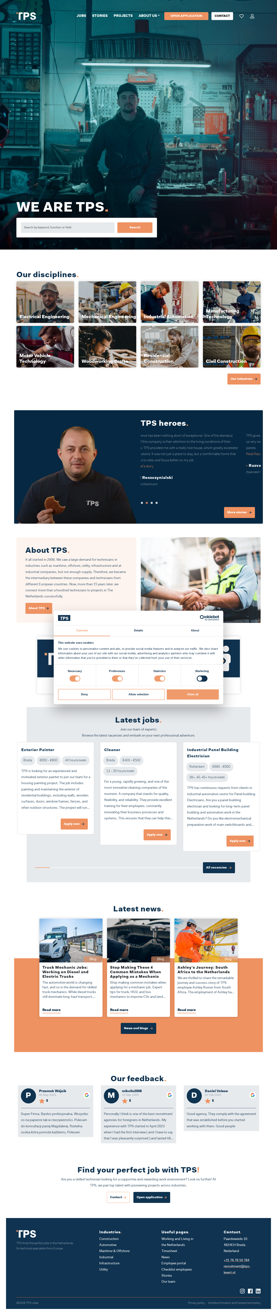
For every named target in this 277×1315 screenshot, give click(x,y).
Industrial (106, 1257)
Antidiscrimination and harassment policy (234, 1303)
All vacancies (216, 867)
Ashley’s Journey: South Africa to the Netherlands (204, 970)
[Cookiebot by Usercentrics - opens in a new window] (202, 618)
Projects (123, 16)
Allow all (192, 694)
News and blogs (136, 1028)
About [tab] (195, 630)
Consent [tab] (82, 630)
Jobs (81, 16)
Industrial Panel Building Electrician (213, 753)
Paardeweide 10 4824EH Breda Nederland (235, 1245)
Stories (100, 16)
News (165, 1257)
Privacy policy (196, 1303)
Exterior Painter (37, 750)
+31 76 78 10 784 (236, 1260)
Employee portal (173, 1263)
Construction (109, 1239)
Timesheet (169, 1251)
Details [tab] (138, 630)
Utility (103, 1270)
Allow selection (139, 694)
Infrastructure (109, 1263)
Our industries (242, 379)
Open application (186, 16)
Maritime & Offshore (114, 1251)
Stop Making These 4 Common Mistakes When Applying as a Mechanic (135, 972)
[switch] (117, 679)
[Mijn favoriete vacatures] (241, 16)
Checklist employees (176, 1270)
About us (148, 16)
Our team (168, 1282)
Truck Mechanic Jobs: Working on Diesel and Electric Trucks (65, 972)
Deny (84, 694)
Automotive (107, 1245)
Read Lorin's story (157, 448)
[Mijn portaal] (252, 16)
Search (134, 227)
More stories (237, 512)
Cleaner (112, 750)
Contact (222, 16)
